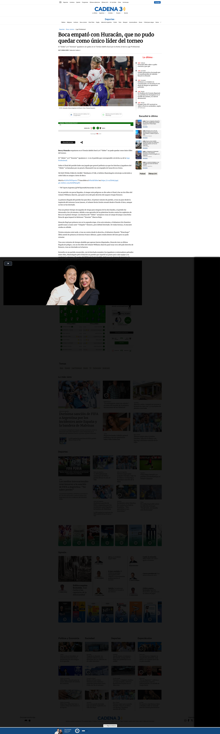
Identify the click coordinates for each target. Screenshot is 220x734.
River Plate (91, 22)
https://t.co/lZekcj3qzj (109, 180)
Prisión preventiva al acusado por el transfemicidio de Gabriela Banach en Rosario (149, 74)
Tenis (120, 22)
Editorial (143, 63)
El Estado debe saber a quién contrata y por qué (147, 65)
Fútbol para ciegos (149, 22)
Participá (157, 2)
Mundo (126, 13)
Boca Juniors (83, 22)
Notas (157, 22)
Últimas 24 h (105, 2)
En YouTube (113, 2)
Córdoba (110, 13)
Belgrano (69, 22)
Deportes (65, 2)
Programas (85, 2)
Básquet (125, 22)
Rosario (118, 13)
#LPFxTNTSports (70, 180)
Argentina (101, 13)
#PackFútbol (94, 180)
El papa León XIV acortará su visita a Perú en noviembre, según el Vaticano (149, 106)
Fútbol (115, 22)
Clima (119, 2)
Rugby (97, 22)
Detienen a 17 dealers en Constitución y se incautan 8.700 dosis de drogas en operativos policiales (149, 84)
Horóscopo (126, 2)
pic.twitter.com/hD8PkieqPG (69, 183)
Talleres (63, 22)
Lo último (148, 57)
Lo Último (94, 13)
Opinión (78, 2)
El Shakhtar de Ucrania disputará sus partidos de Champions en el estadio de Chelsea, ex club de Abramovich (149, 95)
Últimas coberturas (95, 2)
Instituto (76, 22)
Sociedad (143, 70)
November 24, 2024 (94, 188)
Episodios (145, 126)
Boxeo (140, 22)
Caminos (72, 2)
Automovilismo (133, 22)
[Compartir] (82, 142)
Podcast (142, 174)
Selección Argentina (106, 22)
